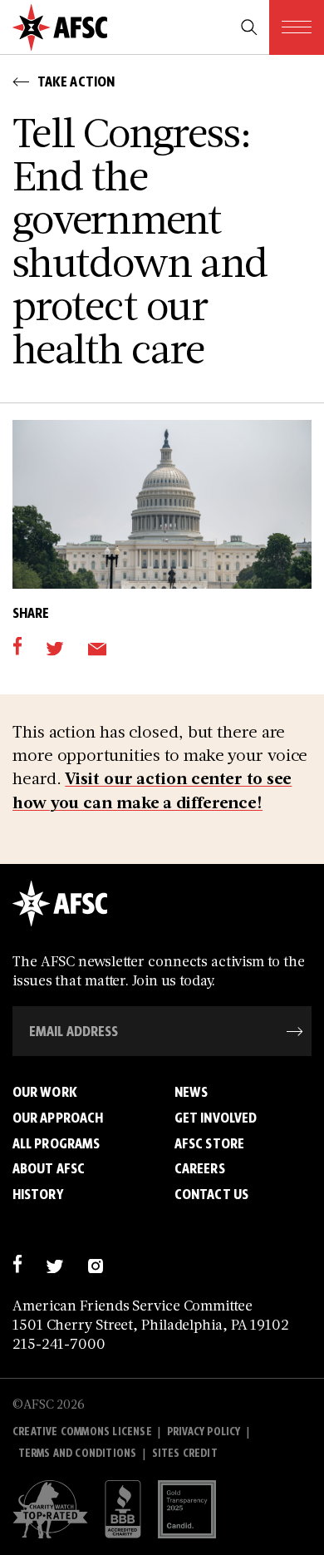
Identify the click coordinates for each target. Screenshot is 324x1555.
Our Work (44, 1092)
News (191, 1092)
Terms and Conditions (77, 1453)
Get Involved (215, 1118)
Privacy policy (204, 1431)
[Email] (96, 646)
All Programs (56, 1143)
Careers (199, 1168)
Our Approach (57, 1118)
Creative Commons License (82, 1431)
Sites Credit (185, 1453)
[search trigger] (249, 27)
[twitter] (54, 646)
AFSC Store (209, 1143)
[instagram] (95, 1263)
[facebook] (17, 646)
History (37, 1194)
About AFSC (48, 1168)
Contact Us (211, 1194)
